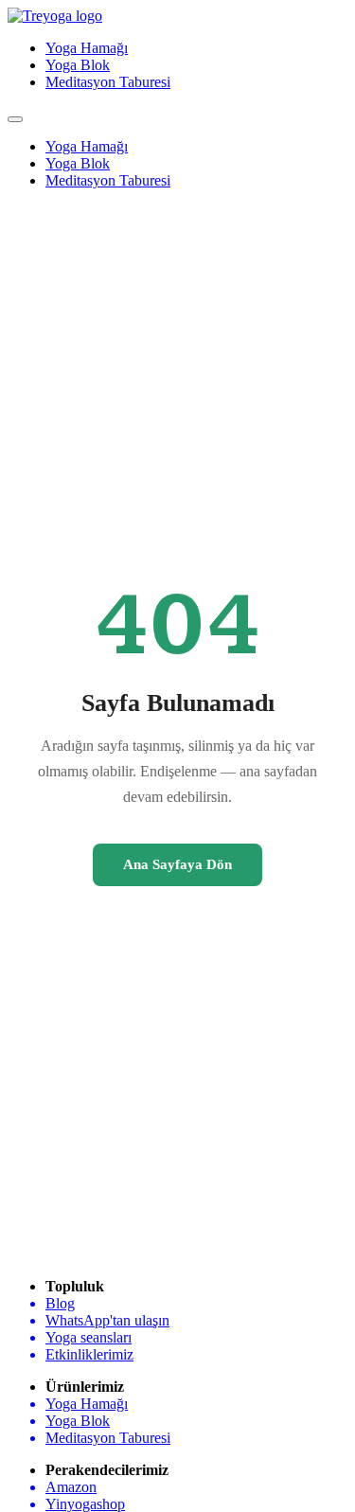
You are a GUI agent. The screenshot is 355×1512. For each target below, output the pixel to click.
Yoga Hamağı (86, 48)
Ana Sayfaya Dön (177, 864)
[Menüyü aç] (15, 119)
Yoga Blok (77, 65)
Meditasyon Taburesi (107, 82)
